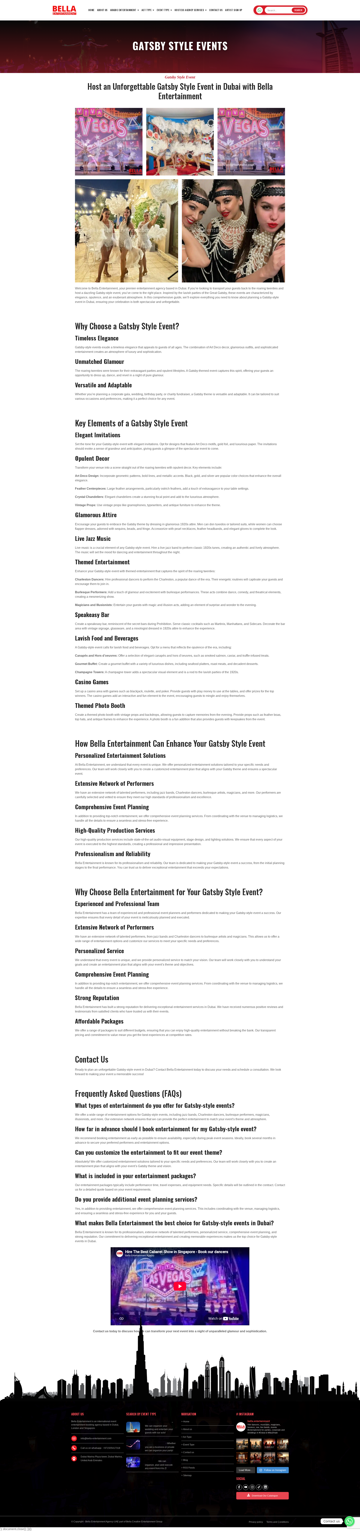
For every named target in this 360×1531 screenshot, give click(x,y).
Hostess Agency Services (189, 10)
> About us (186, 1429)
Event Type (163, 10)
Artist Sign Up (233, 10)
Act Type (147, 10)
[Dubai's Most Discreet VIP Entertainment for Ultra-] (283, 1444)
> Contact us (187, 1452)
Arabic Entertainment (123, 10)
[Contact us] (349, 1521)
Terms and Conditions (277, 1522)
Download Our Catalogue (265, 1495)
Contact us (216, 10)
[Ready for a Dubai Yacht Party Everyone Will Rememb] (283, 1458)
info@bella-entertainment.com (96, 1438)
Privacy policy (256, 1522)
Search (298, 10)
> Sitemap (186, 1475)
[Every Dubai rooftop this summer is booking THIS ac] (256, 1444)
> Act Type (186, 1437)
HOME (91, 10)
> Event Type (187, 1444)
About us (102, 10)
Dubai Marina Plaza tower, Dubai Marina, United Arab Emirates (101, 1458)
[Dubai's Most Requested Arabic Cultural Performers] (269, 1458)
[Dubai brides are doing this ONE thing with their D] (269, 1444)
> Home (185, 1421)
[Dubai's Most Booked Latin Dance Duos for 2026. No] (256, 1458)
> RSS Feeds (188, 1467)
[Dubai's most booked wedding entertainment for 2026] (242, 1444)
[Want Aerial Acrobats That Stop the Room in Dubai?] (242, 1458)
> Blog (184, 1460)
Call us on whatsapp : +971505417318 (100, 1448)
